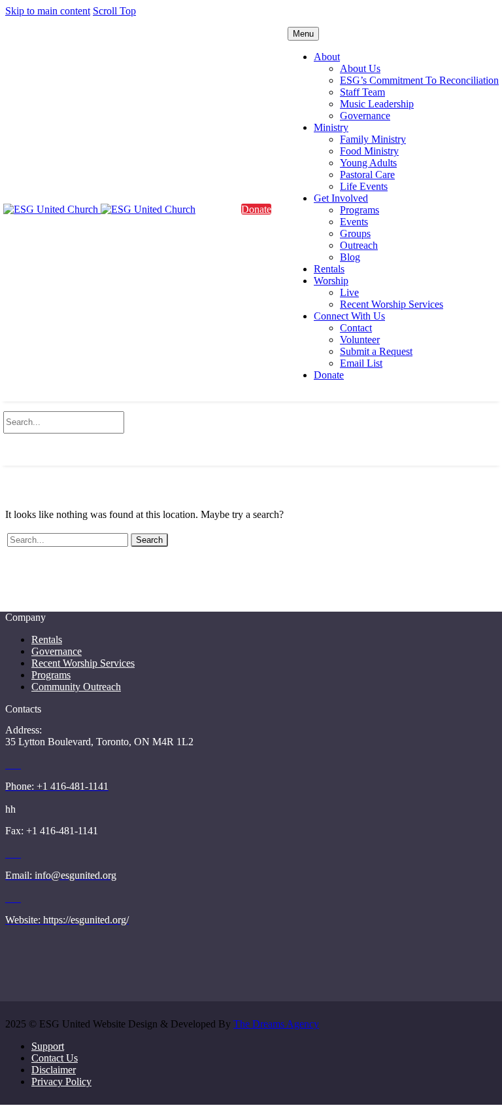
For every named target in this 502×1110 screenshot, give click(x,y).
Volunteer (360, 339)
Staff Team (362, 92)
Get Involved (341, 198)
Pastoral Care (367, 174)
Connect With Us (349, 316)
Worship (331, 280)
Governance (365, 115)
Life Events (364, 186)
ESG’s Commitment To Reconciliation (419, 80)
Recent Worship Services (391, 304)
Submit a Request (376, 351)
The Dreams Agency (276, 1023)
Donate (329, 374)
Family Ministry (373, 139)
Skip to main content (47, 10)
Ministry (331, 127)
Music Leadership (377, 103)
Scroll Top (114, 10)
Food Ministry (369, 151)
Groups (355, 233)
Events (354, 221)
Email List (361, 363)
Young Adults (368, 162)
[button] (251, 445)
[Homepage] (99, 209)
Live (349, 292)
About (327, 56)
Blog (350, 257)
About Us (360, 68)
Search (149, 540)
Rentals (329, 268)
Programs (359, 209)
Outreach (359, 245)
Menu (303, 34)
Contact (356, 327)
